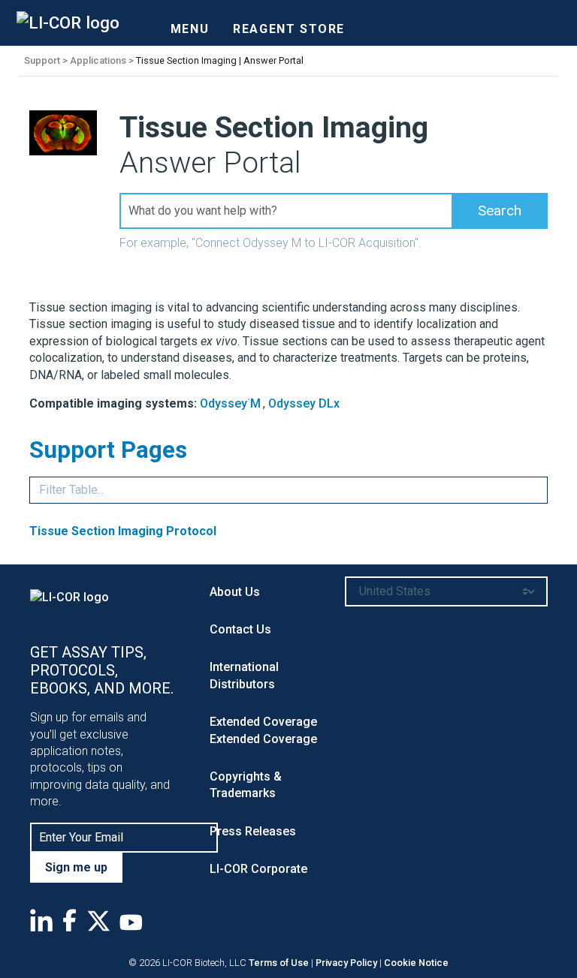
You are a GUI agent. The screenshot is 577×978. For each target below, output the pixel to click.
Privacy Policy (346, 962)
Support (42, 60)
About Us (235, 592)
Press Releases (253, 831)
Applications (98, 60)
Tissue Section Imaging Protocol (122, 531)
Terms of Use (279, 962)
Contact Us (240, 629)
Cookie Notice (416, 962)
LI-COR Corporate (258, 869)
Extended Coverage (263, 722)
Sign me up (76, 867)
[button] (500, 211)
